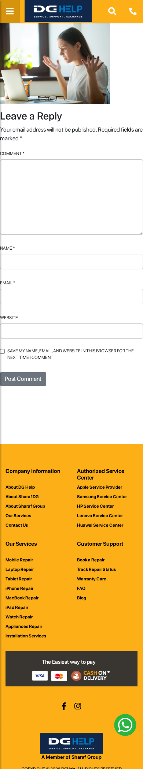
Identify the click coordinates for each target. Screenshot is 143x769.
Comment (12, 153)
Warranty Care (91, 579)
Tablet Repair (19, 579)
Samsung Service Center (102, 496)
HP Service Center (95, 506)
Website (9, 317)
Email (7, 282)
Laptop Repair (20, 569)
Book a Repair (90, 559)
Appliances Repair (24, 626)
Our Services (18, 515)
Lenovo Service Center (100, 515)
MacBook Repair (22, 598)
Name (7, 248)
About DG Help (20, 487)
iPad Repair (17, 607)
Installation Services (26, 636)
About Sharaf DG (22, 496)
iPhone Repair (19, 588)
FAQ (81, 588)
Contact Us (17, 525)
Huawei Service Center (100, 525)
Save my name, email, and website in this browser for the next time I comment (70, 354)
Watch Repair (19, 617)
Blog (81, 598)
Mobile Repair (19, 559)
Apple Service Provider (99, 487)
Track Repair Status (96, 569)
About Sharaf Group (25, 506)
